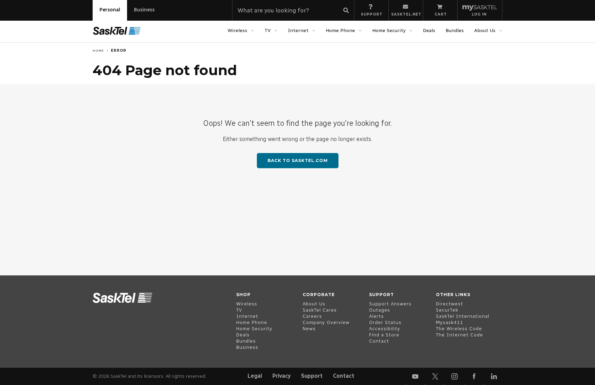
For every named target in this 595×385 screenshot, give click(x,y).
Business (144, 10)
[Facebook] (474, 376)
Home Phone (340, 30)
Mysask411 (449, 322)
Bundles (455, 30)
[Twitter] (434, 376)
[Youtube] (415, 376)
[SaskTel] (117, 31)
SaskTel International (462, 316)
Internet (298, 30)
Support (312, 376)
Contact (343, 376)
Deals (429, 30)
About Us (484, 30)
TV (267, 30)
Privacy (281, 376)
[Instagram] (454, 376)
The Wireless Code (459, 329)
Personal (110, 10)
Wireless (237, 30)
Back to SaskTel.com (298, 160)
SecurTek (447, 310)
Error (118, 50)
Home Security (389, 30)
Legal (255, 376)
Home (98, 50)
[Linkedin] (493, 376)
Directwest (449, 304)
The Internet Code (459, 335)
